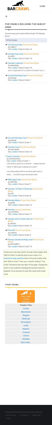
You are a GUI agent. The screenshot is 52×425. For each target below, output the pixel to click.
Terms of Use (10, 415)
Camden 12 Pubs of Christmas (20, 189)
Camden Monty (14, 200)
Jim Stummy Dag (15, 45)
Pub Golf (11, 230)
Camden (11, 210)
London (15, 49)
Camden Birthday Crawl (17, 76)
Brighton (26, 329)
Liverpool (26, 332)
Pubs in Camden (13, 156)
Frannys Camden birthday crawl (20, 240)
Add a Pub (37, 415)
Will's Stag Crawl (14, 180)
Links (8, 418)
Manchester (26, 312)
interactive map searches (14, 258)
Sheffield (26, 339)
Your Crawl (26, 296)
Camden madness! (15, 63)
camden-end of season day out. (20, 219)
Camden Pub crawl (15, 54)
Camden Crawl (14, 147)
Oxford (26, 336)
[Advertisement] (26, 109)
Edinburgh (26, 319)
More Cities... (26, 342)
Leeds (26, 325)
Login (42, 6)
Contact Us (24, 415)
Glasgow (26, 315)
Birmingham (26, 322)
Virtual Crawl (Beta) (30, 45)
